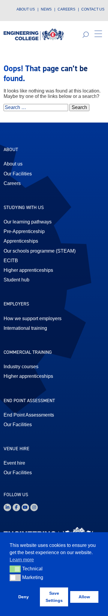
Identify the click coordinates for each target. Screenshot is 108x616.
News (46, 9)
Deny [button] (23, 596)
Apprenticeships (21, 241)
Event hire (14, 463)
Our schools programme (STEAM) (40, 250)
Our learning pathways (28, 221)
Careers (66, 9)
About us (25, 9)
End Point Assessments (29, 414)
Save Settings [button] (54, 597)
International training (25, 328)
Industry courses (21, 366)
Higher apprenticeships (28, 270)
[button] (98, 34)
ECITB (11, 260)
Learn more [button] (22, 559)
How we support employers (33, 318)
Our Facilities (18, 173)
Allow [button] (84, 596)
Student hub (16, 279)
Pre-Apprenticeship (24, 231)
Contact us (92, 9)
